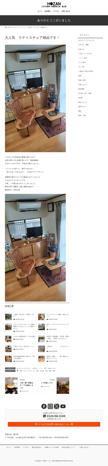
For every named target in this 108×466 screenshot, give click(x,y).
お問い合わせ (84, 447)
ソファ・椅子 (43, 368)
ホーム (9, 447)
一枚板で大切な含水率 (85, 71)
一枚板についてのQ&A (51, 447)
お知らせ (34, 368)
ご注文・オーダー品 (85, 53)
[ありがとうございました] (63, 385)
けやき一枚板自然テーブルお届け (24, 336)
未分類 (80, 98)
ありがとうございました (24, 368)
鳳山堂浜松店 (36, 447)
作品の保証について (69, 447)
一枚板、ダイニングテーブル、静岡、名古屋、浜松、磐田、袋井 (37, 371)
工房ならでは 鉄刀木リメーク (23, 346)
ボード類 (81, 67)
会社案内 (17, 447)
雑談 (79, 111)
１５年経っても (47, 383)
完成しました (82, 84)
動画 (79, 76)
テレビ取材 (82, 62)
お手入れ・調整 (83, 45)
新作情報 (81, 89)
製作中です (82, 106)
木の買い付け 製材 (85, 93)
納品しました (52, 368)
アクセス (26, 447)
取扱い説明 (82, 80)
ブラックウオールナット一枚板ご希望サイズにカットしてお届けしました (24, 326)
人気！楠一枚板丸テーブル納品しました (26, 385)
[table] (11, 385)
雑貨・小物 (82, 115)
